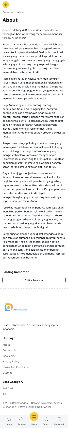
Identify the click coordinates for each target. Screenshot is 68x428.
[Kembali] (5, 4)
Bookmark (59, 424)
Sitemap (7, 372)
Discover (21, 424)
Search (46, 424)
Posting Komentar (34, 280)
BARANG (7, 388)
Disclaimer (8, 356)
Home (9, 424)
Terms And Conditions (15, 367)
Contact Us (9, 350)
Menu (34, 424)
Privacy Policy (10, 361)
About (6, 344)
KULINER (7, 394)
